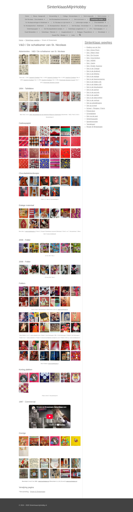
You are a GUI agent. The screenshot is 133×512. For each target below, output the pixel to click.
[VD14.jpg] (34, 345)
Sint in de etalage (92, 76)
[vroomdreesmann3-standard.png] (34, 291)
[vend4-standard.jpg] (34, 153)
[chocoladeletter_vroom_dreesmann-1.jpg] (34, 181)
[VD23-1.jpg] (44, 163)
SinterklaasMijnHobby (66, 7)
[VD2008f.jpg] (75, 248)
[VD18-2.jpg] (55, 191)
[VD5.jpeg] (65, 317)
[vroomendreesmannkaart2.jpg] (34, 463)
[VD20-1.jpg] (34, 163)
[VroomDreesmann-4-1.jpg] (34, 473)
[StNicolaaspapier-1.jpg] (23, 96)
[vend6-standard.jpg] (65, 141)
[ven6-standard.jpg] (34, 131)
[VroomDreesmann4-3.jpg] (75, 131)
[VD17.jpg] (65, 345)
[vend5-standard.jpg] (55, 153)
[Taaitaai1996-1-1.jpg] (75, 463)
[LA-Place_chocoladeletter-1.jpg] (34, 191)
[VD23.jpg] (65, 356)
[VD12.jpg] (34, 327)
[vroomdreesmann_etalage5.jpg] (23, 223)
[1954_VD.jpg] (34, 96)
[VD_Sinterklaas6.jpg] (75, 269)
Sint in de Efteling (92, 74)
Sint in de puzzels (92, 92)
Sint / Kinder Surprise (94, 66)
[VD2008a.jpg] (23, 248)
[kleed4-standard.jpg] (65, 96)
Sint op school (91, 106)
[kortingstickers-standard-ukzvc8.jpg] (55, 441)
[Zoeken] (80, 35)
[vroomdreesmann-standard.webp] (55, 301)
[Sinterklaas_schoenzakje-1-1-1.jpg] (44, 473)
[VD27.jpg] (34, 301)
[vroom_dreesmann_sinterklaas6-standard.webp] (23, 388)
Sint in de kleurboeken (94, 87)
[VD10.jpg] (65, 327)
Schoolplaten (91, 114)
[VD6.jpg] (75, 317)
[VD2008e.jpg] (65, 248)
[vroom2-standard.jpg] (44, 131)
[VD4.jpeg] (55, 317)
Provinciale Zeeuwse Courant (67, 80)
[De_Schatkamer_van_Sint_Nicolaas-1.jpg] (55, 141)
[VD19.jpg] (23, 356)
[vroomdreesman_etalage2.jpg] (55, 213)
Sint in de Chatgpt (92, 69)
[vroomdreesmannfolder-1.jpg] (44, 301)
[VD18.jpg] (75, 345)
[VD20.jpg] (34, 356)
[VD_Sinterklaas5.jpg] (65, 269)
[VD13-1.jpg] (23, 131)
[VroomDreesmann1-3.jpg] (23, 141)
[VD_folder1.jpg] (23, 317)
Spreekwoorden (92, 122)
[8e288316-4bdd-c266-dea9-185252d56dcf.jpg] (23, 59)
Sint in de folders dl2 (93, 84)
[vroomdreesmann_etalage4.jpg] (75, 213)
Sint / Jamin (90, 63)
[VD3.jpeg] (44, 317)
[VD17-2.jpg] (44, 191)
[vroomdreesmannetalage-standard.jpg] (34, 223)
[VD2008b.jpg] (34, 248)
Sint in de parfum (92, 90)
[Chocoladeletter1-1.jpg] (44, 181)
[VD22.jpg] (55, 356)
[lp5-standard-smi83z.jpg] (23, 441)
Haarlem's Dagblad (34, 77)
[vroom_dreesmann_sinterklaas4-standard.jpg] (65, 377)
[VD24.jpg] (75, 356)
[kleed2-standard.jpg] (75, 96)
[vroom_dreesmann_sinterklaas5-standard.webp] (75, 377)
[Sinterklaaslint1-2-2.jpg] (55, 463)
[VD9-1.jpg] (23, 153)
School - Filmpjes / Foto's (95, 108)
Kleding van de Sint (93, 47)
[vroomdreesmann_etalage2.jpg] (34, 213)
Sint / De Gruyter (92, 55)
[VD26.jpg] (23, 301)
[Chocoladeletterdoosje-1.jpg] (23, 191)
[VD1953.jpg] (44, 59)
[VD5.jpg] (55, 96)
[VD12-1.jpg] (55, 163)
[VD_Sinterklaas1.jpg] (23, 269)
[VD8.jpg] (75, 153)
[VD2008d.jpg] (55, 248)
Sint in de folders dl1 (93, 82)
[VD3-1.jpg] (34, 107)
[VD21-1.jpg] (65, 131)
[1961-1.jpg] (75, 59)
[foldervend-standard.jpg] (65, 301)
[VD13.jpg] (23, 345)
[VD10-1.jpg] (23, 163)
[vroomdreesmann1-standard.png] (65, 291)
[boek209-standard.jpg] (65, 441)
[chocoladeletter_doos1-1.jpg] (55, 181)
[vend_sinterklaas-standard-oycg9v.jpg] (44, 441)
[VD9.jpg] (55, 327)
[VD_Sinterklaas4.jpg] (55, 269)
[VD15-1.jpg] (55, 131)
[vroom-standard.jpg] (44, 153)
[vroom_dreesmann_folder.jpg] (55, 291)
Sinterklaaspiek (92, 119)
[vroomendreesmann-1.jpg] (75, 141)
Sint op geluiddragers (94, 103)
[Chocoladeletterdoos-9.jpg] (75, 181)
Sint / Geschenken (93, 58)
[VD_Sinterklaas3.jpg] (44, 269)
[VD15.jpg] (44, 345)
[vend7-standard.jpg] (65, 163)
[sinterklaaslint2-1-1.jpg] (44, 463)
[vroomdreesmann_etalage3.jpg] (23, 213)
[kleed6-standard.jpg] (23, 107)
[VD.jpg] (44, 327)
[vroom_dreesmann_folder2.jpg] (44, 291)
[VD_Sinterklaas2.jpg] (34, 269)
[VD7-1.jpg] (65, 153)
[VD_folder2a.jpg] (34, 317)
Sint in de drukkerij (93, 71)
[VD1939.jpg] (34, 59)
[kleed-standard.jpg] (44, 96)
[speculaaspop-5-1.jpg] (65, 463)
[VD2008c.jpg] (44, 248)
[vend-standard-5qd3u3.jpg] (23, 451)
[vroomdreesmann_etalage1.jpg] (44, 213)
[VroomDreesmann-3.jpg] (44, 141)
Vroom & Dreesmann (49, 40)
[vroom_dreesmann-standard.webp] (65, 473)
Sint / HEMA (90, 61)
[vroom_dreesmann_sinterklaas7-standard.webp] (23, 377)
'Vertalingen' (90, 124)
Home (21, 40)
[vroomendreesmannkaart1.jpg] (23, 463)
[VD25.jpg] (75, 291)
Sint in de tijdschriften (94, 98)
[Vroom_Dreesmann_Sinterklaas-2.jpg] (34, 141)
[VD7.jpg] (23, 327)
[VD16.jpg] (55, 345)
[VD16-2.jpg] (65, 181)
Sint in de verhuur (92, 100)
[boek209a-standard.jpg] (75, 441)
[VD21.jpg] (44, 356)
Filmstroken (90, 111)
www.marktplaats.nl (30, 231)
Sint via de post (92, 116)
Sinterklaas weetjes (32, 40)
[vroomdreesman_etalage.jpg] (65, 213)
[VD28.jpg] (75, 327)
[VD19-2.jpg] (23, 181)
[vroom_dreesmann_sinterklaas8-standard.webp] (44, 377)
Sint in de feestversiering (95, 79)
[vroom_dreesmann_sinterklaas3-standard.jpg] (55, 377)
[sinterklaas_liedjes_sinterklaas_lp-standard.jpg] (34, 441)
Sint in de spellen (92, 95)
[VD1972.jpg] (23, 70)
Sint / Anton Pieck (92, 50)
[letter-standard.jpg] (44, 223)
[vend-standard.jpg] (55, 473)
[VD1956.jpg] (65, 59)
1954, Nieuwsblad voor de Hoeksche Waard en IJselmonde (45, 114)
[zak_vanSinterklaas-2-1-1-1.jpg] (23, 473)
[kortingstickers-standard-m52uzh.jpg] (34, 377)
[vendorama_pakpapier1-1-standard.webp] (75, 473)
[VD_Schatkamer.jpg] (55, 59)
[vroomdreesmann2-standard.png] (23, 291)
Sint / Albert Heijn (92, 53)
